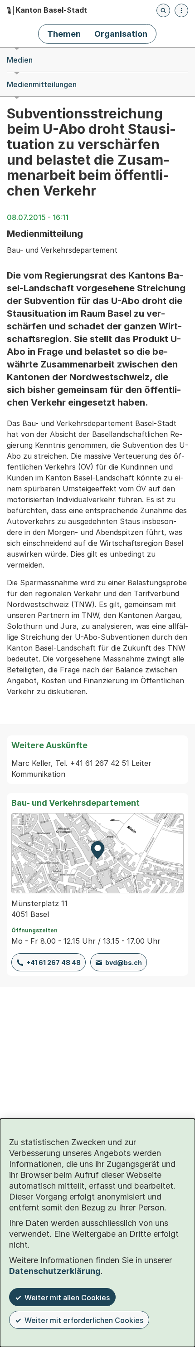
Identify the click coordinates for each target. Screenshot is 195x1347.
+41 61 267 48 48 (53, 962)
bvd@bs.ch (123, 962)
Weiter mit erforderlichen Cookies (83, 1320)
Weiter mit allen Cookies (67, 1297)
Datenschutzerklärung (55, 1271)
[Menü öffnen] (181, 10)
